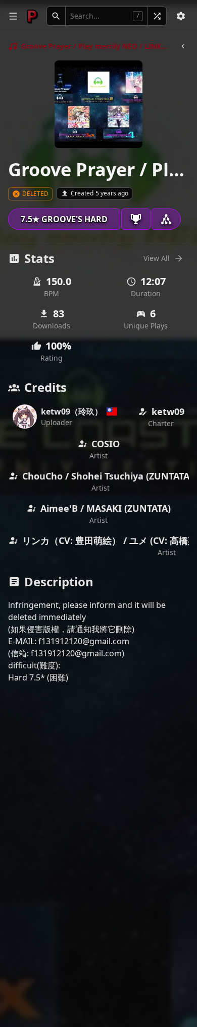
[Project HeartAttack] (32, 16)
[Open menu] (13, 16)
